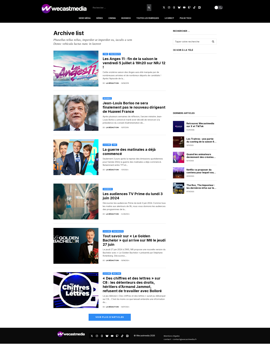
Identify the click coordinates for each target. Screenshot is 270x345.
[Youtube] (184, 7)
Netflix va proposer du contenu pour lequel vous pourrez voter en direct (200, 172)
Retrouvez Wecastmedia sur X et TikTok (200, 124)
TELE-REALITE (115, 54)
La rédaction (112, 83)
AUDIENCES (108, 189)
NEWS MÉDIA (85, 18)
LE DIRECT (169, 18)
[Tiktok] (194, 7)
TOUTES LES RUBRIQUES (147, 18)
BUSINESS (126, 18)
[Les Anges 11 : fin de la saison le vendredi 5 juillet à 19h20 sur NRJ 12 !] (75, 69)
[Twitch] (189, 7)
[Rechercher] (149, 7)
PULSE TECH (185, 18)
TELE (105, 54)
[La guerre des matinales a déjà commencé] (75, 157)
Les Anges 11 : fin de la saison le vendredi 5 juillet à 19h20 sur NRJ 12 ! (134, 63)
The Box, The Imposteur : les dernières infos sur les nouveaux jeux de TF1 (200, 188)
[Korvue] (199, 7)
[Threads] (174, 7)
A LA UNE (107, 144)
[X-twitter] (163, 7)
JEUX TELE (116, 273)
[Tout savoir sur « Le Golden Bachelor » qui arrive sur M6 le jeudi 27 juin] (75, 246)
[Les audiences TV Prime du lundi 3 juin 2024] (75, 201)
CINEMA (112, 18)
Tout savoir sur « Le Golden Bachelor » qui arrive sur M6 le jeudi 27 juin (134, 240)
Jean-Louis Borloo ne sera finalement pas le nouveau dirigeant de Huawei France (134, 107)
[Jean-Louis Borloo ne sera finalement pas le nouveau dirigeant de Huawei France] (75, 113)
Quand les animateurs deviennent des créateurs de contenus (201, 157)
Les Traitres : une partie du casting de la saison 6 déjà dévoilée (200, 141)
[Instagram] (169, 7)
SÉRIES (99, 18)
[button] (218, 7)
